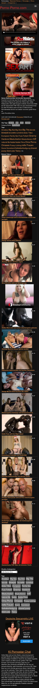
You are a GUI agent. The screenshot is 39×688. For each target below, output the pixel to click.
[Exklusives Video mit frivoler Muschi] (19, 186)
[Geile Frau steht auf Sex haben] (19, 533)
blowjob (4, 132)
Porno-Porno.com (13, 7)
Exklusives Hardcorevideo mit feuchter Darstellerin (18, 370)
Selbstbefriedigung (22, 148)
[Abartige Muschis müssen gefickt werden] (19, 338)
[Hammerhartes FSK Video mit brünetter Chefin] (19, 554)
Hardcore (5, 139)
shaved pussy (24, 608)
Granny (32, 135)
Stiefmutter (11, 151)
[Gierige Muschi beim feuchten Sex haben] (19, 381)
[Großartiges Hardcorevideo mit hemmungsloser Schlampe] (19, 510)
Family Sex (14, 136)
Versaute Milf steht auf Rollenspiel (13, 175)
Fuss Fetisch (24, 135)
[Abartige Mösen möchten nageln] (19, 251)
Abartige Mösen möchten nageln (12, 262)
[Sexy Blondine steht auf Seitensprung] (19, 272)
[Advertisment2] (19, 85)
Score (3, 148)
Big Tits (25, 129)
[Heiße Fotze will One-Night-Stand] (19, 423)
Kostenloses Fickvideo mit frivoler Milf (14, 455)
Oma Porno (30, 141)
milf (34, 138)
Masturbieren (27, 139)
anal (17, 123)
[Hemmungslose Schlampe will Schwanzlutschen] (19, 402)
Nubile (12, 142)
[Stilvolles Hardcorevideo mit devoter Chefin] (19, 466)
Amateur (11, 123)
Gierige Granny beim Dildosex (11, 240)
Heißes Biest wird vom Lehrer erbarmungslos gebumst (19, 328)
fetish (21, 123)
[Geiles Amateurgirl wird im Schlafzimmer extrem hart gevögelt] (19, 207)
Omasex (5, 145)
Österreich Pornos (15, 1)
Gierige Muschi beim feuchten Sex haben (15, 391)
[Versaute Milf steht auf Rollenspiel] (19, 164)
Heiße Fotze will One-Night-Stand (12, 434)
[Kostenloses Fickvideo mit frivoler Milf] (19, 445)
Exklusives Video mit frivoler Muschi (13, 196)
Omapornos (11, 3)
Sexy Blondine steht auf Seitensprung (14, 283)
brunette (12, 132)
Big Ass (12, 129)
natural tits (5, 142)
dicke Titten (28, 132)
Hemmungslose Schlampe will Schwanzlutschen (17, 413)
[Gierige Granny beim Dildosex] (19, 230)
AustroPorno (16, 125)
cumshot (19, 132)
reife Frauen (28, 145)
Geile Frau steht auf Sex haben (12, 544)
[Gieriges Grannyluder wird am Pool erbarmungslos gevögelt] (19, 487)
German (27, 123)
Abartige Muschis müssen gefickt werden (15, 349)
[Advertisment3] (19, 296)
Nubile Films (20, 142)
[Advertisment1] (19, 60)
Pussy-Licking (15, 145)
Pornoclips (26, 1)
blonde (32, 129)
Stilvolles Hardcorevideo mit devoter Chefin (16, 476)
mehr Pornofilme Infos (8, 113)
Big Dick (18, 129)
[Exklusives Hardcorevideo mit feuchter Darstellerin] (19, 360)
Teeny (18, 150)
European (5, 135)
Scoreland (11, 148)
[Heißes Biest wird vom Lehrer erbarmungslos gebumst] (19, 317)
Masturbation (15, 138)
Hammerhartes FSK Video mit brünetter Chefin (17, 565)
